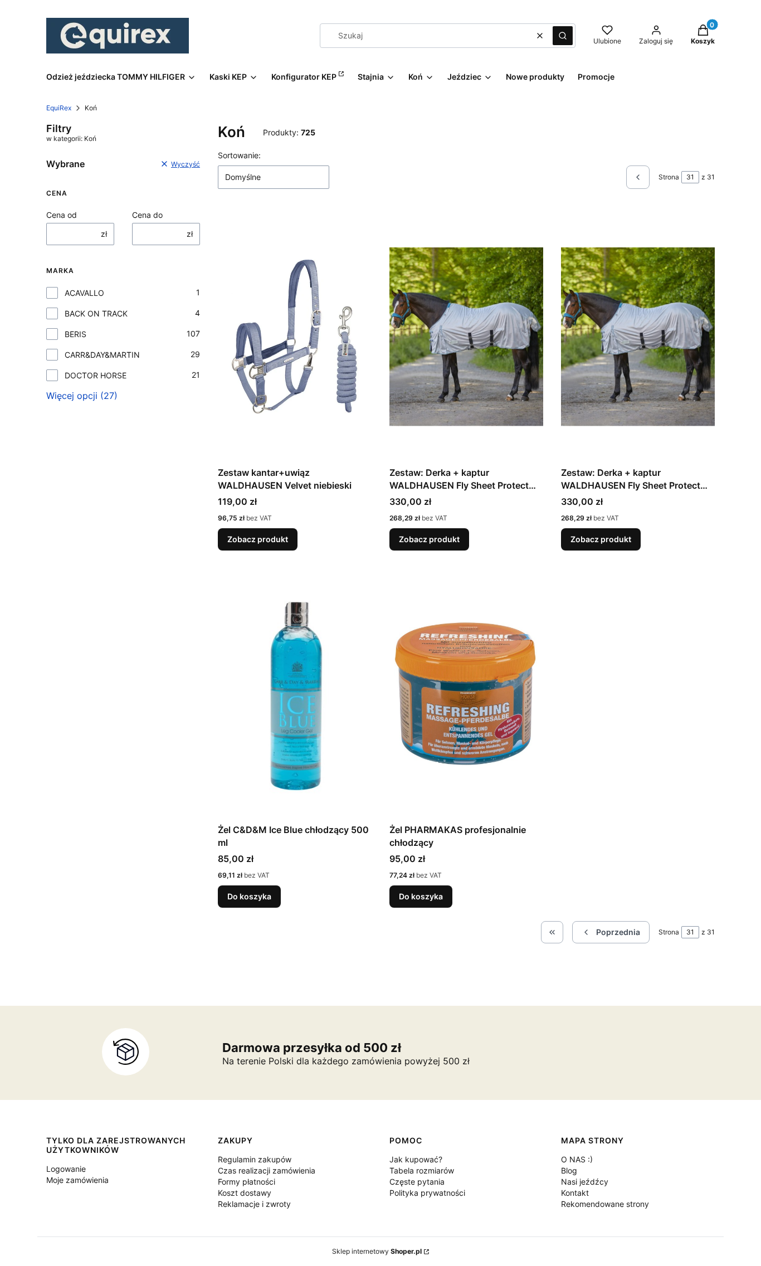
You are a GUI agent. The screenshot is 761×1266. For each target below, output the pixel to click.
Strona (668, 177)
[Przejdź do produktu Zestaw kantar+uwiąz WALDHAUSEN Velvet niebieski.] (295, 336)
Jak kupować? (415, 1159)
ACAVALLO (84, 293)
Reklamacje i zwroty (254, 1204)
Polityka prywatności (427, 1192)
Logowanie (66, 1169)
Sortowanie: (239, 155)
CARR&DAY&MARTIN (102, 354)
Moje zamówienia (77, 1180)
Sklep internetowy (377, 1251)
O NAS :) (577, 1159)
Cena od (61, 215)
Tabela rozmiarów (421, 1170)
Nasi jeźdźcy (584, 1181)
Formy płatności (246, 1181)
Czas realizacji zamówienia (266, 1170)
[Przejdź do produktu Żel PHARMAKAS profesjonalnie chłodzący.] (466, 693)
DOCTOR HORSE (95, 375)
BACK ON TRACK (96, 313)
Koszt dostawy (244, 1192)
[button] (563, 35)
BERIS (75, 334)
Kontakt (575, 1192)
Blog (569, 1170)
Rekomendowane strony (605, 1204)
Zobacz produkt (257, 539)
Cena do (147, 215)
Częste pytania (417, 1181)
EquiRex (58, 108)
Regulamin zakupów (254, 1159)
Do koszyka (249, 896)
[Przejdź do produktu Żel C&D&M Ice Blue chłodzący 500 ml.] (295, 693)
